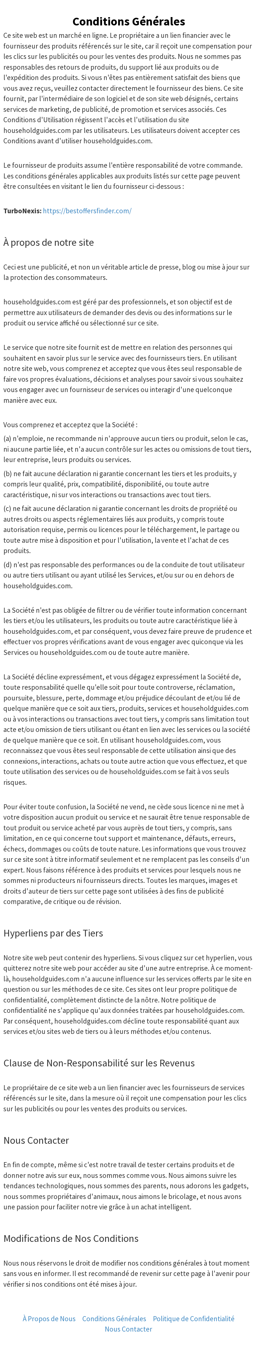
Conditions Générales (114, 1318)
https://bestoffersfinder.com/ (87, 210)
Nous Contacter (128, 1329)
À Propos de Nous (49, 1318)
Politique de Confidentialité (194, 1318)
